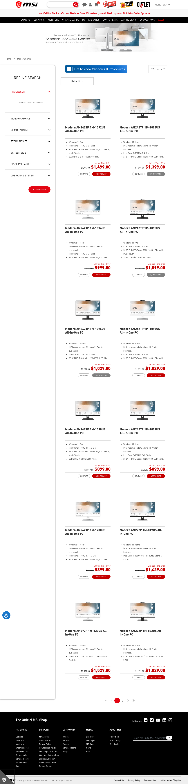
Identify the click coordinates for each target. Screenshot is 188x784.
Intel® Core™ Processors (31, 102)
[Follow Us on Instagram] (170, 720)
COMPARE (84, 174)
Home (8, 58)
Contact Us (119, 780)
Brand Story (115, 740)
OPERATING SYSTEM (22, 175)
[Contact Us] (83, 4)
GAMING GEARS (129, 20)
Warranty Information (49, 755)
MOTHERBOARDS (91, 20)
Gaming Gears (22, 759)
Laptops (19, 736)
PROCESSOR (18, 91)
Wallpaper (90, 740)
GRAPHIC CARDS (70, 20)
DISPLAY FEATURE (21, 164)
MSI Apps (90, 744)
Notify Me (156, 174)
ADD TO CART (101, 174)
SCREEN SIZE (18, 152)
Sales (18, 766)
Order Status (45, 740)
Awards (66, 736)
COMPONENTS (110, 20)
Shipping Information (48, 751)
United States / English (170, 780)
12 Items (157, 69)
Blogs (65, 751)
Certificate (114, 744)
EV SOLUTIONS (147, 20)
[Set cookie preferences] (7, 776)
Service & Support (47, 759)
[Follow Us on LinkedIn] (164, 720)
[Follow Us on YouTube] (158, 720)
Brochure (90, 736)
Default (76, 81)
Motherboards (22, 751)
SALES (161, 20)
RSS (88, 751)
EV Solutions (21, 762)
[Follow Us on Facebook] (146, 720)
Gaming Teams (69, 748)
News (88, 748)
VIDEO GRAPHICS (20, 118)
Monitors (20, 744)
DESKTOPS (39, 20)
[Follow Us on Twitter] (152, 720)
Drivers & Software (47, 762)
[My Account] (90, 4)
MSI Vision (114, 736)
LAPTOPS (25, 20)
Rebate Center (45, 766)
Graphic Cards (22, 748)
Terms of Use (150, 780)
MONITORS (53, 20)
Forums (66, 740)
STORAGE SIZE (19, 141)
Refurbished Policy (47, 748)
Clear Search (39, 189)
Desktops (20, 740)
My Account (44, 736)
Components (21, 755)
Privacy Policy (134, 780)
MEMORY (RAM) (19, 129)
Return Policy (45, 744)
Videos (65, 744)
